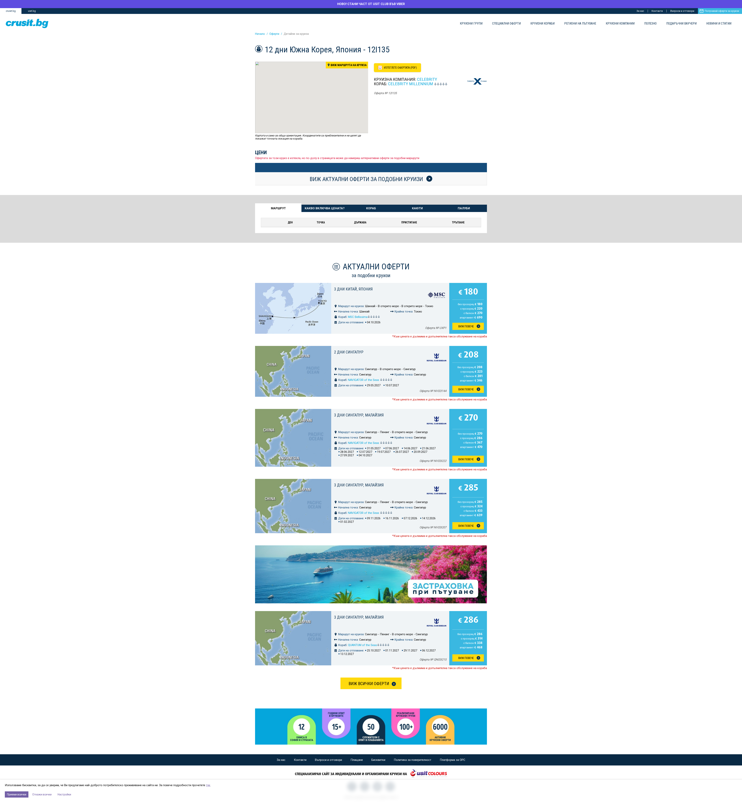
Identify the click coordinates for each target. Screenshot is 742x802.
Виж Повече (466, 326)
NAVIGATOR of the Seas (364, 380)
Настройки (64, 794)
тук (208, 785)
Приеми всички (16, 794)
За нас (640, 10)
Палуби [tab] (464, 208)
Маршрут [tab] (278, 208)
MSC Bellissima (358, 317)
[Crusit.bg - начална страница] (27, 23)
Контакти (657, 10)
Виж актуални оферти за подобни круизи (367, 179)
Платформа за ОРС (452, 760)
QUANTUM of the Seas (362, 645)
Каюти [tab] (417, 208)
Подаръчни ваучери (681, 23)
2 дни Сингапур (348, 352)
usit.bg (32, 10)
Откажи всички (42, 794)
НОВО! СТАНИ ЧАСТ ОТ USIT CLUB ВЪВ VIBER (371, 4)
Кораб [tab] (371, 208)
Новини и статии (718, 23)
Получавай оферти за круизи (722, 10)
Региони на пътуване (580, 23)
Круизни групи (471, 23)
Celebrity (427, 79)
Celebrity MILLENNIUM (410, 84)
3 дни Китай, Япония (353, 289)
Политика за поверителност (412, 760)
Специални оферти (506, 23)
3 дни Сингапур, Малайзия (359, 415)
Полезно (650, 23)
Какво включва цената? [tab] (325, 208)
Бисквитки (378, 760)
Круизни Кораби (542, 23)
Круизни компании (620, 23)
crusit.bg (11, 10)
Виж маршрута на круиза (349, 65)
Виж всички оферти (369, 683)
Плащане (357, 760)
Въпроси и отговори (682, 10)
